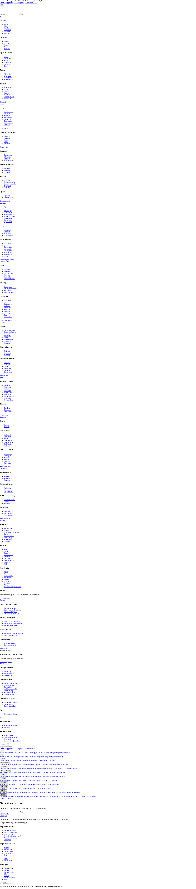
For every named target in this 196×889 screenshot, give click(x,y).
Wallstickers (8, 478)
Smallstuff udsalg (9, 692)
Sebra (6, 534)
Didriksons (7, 558)
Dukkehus (7, 368)
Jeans (6, 47)
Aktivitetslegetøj (9, 330)
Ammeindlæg (8, 292)
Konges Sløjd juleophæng (12, 741)
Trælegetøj (7, 336)
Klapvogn (7, 157)
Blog (5, 874)
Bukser (6, 41)
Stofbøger (7, 351)
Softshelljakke (8, 79)
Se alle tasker (4, 415)
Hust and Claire (9, 560)
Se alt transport (5, 201)
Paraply (6, 459)
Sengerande (8, 247)
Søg (21, 14)
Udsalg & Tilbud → (6, 798)
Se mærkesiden (5, 598)
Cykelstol (7, 196)
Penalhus (7, 408)
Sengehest (7, 249)
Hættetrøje (7, 31)
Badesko (7, 125)
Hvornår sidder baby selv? (12, 613)
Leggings (7, 43)
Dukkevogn (8, 372)
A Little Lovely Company (12, 587)
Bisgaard (7, 136)
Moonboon (7, 574)
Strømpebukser (9, 97)
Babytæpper (8, 252)
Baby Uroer (8, 490)
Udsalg (6, 876)
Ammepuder (8, 287)
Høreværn (7, 463)
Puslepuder (7, 275)
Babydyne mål (8, 834)
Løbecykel (7, 364)
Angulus (7, 138)
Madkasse (7, 410)
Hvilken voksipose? (10, 612)
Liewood (7, 530)
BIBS (6, 572)
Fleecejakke (8, 78)
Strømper (7, 91)
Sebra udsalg (8, 687)
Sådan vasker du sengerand (13, 623)
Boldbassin (7, 341)
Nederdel (7, 49)
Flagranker (7, 480)
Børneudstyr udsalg (10, 702)
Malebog (7, 355)
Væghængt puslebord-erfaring (13, 633)
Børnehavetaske (9, 396)
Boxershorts (8, 98)
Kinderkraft (8, 577)
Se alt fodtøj (4, 128)
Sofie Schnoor (8, 555)
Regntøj (6, 425)
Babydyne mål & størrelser (12, 610)
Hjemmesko (8, 119)
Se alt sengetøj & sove (7, 260)
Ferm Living (8, 538)
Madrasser (7, 243)
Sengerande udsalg (10, 706)
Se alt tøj (3, 102)
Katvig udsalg (8, 691)
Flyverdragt (8, 62)
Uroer (23, 788)
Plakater (6, 476)
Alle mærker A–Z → (11, 860)
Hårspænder (8, 513)
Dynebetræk (8, 222)
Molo (6, 564)
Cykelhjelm (8, 454)
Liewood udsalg (9, 685)
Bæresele (7, 170)
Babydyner (7, 233)
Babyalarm (7, 300)
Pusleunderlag (8, 273)
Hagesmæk (7, 311)
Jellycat (6, 585)
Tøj (1, 16)
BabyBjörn (7, 581)
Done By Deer (9, 536)
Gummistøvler (8, 112)
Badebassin (7, 444)
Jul (1, 717)
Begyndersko (8, 123)
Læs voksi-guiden (6, 662)
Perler (6, 337)
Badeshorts (7, 437)
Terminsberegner (9, 643)
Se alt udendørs (5, 466)
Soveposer (7, 230)
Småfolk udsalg (9, 694)
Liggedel (7, 187)
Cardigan (7, 28)
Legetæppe (7, 343)
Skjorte (6, 33)
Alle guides (3, 648)
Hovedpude (8, 251)
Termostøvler (8, 121)
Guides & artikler (9, 872)
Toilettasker (8, 392)
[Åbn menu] (2, 5)
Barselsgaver (8, 317)
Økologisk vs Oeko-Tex (12, 625)
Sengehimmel (8, 492)
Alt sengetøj (8, 211)
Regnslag (7, 180)
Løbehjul (7, 363)
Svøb (5, 66)
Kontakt (6, 870)
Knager (36, 788)
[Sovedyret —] (11, 12)
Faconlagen (8, 220)
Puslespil (7, 334)
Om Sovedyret (8, 868)
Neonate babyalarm (10, 838)
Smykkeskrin (8, 515)
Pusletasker (7, 277)
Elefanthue (7, 87)
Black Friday (8, 675)
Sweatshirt (7, 30)
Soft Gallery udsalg (10, 689)
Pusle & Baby (4, 261)
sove (3, 744)
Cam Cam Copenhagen (11, 532)
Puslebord (7, 269)
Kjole (6, 57)
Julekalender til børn (10, 714)
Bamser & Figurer (10, 332)
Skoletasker (8, 387)
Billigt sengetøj (9, 673)
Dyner (6, 245)
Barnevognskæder (10, 184)
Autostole (7, 168)
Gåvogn (6, 366)
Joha (5, 549)
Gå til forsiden (4, 814)
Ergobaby (7, 583)
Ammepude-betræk (10, 289)
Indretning (3, 468)
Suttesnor (7, 306)
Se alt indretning (5, 518)
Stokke (6, 579)
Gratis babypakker (10, 608)
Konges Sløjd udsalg (10, 683)
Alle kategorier (19, 3)
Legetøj (2, 322)
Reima (6, 142)
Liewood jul (8, 739)
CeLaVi (6, 140)
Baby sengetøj (8, 212)
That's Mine (8, 539)
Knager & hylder (9, 500)
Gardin (6, 501)
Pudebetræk (8, 218)
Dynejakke (7, 76)
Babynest (7, 232)
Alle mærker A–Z (31, 3)
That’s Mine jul (9, 735)
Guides (2, 600)
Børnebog (7, 353)
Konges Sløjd (8, 528)
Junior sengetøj (9, 214)
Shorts (6, 45)
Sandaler (7, 114)
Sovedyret (3, 816)
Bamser (13, 776)
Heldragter (7, 59)
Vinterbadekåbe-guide (11, 635)
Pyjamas (6, 64)
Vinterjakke (8, 74)
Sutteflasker (8, 304)
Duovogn (7, 159)
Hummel (7, 143)
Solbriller (7, 457)
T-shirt (6, 24)
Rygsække (7, 385)
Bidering (7, 309)
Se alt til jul (66, 753)
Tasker (2, 377)
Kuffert (6, 389)
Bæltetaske (7, 398)
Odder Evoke (8, 851)
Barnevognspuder (10, 182)
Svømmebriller (9, 442)
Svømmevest (8, 440)
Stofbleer (7, 271)
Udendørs (3, 417)
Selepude (7, 172)
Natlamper (7, 488)
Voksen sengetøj (9, 216)
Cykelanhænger (9, 197)
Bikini (6, 438)
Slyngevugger (8, 235)
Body (6, 60)
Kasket (6, 93)
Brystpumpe (8, 290)
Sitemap (6, 879)
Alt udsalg (7, 671)
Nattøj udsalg (8, 704)
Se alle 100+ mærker (73, 792)
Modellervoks (8, 339)
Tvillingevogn (8, 160)
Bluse (6, 26)
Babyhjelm (7, 456)
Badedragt (7, 435)
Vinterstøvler (8, 117)
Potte (5, 315)
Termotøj (7, 427)
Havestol (7, 461)
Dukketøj (7, 370)
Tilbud (2, 664)
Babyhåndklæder (9, 279)
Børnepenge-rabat (10, 645)
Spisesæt (7, 313)
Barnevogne (4, 147)
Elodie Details (8, 576)
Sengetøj (3, 203)
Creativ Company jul (11, 737)
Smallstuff (7, 541)
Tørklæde (7, 95)
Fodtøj (2, 104)
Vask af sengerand (66, 796)
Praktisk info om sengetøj (12, 621)
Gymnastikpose (9, 400)
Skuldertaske (8, 394)
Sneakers (7, 115)
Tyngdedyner (8, 254)
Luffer (6, 89)
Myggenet (7, 186)
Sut (5, 302)
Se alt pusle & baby (6, 320)
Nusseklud (7, 308)
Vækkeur (7, 503)
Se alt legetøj (4, 375)
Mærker (2, 520)
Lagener (6, 256)
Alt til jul (7, 727)
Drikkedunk (8, 412)
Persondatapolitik (9, 877)
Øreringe (7, 511)
